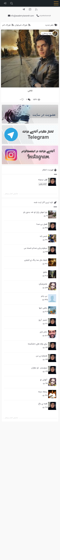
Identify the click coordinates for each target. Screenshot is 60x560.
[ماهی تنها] (52, 310)
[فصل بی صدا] (52, 226)
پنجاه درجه (42, 391)
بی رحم (44, 296)
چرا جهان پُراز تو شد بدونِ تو (35, 212)
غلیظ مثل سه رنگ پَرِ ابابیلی (35, 260)
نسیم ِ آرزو (43, 319)
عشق (45, 272)
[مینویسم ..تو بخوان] (52, 370)
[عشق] (52, 274)
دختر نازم (43, 331)
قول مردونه (42, 179)
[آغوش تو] (52, 382)
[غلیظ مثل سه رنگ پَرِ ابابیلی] (52, 262)
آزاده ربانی (42, 184)
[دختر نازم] (52, 334)
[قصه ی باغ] (52, 406)
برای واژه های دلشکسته (37, 343)
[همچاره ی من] (52, 358)
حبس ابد (43, 236)
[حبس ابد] (52, 238)
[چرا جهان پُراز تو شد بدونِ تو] (52, 214)
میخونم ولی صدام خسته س (35, 248)
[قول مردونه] (52, 182)
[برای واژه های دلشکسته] (52, 346)
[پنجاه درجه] (52, 394)
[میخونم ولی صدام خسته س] (52, 250)
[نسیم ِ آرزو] (52, 322)
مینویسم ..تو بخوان (39, 367)
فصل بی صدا (41, 224)
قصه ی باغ (42, 403)
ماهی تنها (43, 308)
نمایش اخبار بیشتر (11, 417)
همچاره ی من (41, 355)
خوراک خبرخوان (21, 25)
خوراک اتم (6, 25)
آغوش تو (43, 379)
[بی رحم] (52, 298)
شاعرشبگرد (43, 284)
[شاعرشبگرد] (52, 286)
